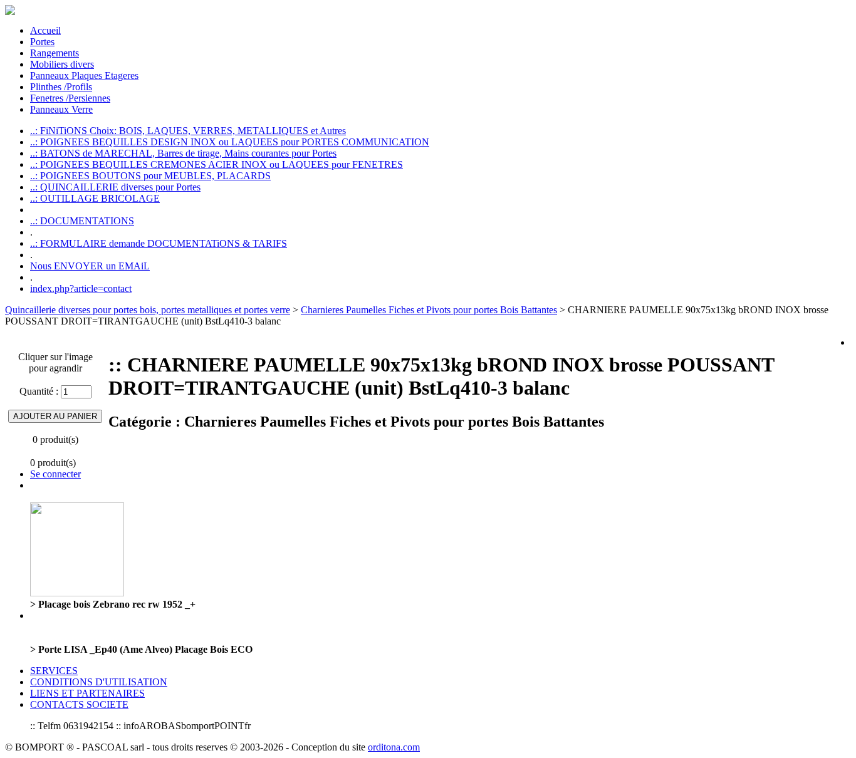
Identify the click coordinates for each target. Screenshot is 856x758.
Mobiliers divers (62, 64)
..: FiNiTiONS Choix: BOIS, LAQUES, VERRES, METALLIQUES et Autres (188, 130)
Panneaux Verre (61, 109)
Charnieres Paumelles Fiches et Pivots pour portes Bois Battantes (429, 309)
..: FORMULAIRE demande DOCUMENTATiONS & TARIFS (158, 243)
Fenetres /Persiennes (70, 98)
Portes (42, 41)
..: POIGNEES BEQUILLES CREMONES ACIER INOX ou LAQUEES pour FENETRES (216, 164)
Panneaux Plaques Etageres (84, 75)
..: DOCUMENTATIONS (82, 220)
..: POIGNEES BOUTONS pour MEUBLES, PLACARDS (150, 175)
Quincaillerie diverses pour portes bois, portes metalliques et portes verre (147, 309)
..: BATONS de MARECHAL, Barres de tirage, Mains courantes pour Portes (183, 153)
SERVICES (54, 670)
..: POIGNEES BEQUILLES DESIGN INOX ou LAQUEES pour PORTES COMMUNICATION (229, 142)
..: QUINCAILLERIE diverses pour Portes (115, 187)
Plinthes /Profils (61, 86)
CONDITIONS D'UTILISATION (98, 682)
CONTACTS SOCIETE (79, 704)
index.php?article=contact (81, 288)
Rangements (54, 53)
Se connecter (55, 474)
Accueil (45, 30)
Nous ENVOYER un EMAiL (90, 266)
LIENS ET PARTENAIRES (87, 693)
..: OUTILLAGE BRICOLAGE (95, 198)
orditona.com (394, 747)
